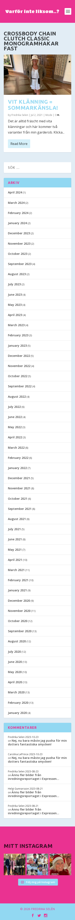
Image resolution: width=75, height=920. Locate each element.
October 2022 (17, 376)
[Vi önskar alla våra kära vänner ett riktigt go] (14, 864)
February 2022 (18, 458)
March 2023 (16, 325)
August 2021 (17, 519)
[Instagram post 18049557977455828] (60, 864)
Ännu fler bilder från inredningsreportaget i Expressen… (33, 777)
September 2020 (19, 631)
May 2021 (15, 550)
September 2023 (19, 264)
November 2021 (19, 488)
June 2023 (15, 295)
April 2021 (15, 560)
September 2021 (19, 509)
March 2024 (16, 203)
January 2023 (17, 346)
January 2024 (17, 223)
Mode (48, 115)
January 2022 (17, 468)
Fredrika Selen (19, 115)
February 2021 (18, 580)
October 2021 (17, 499)
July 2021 (14, 529)
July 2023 (14, 284)
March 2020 (16, 692)
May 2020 (15, 672)
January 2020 (17, 713)
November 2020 (19, 611)
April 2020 (15, 682)
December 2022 (19, 356)
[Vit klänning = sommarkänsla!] (37, 75)
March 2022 (16, 448)
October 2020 (17, 621)
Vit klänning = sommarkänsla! (33, 105)
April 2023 (15, 315)
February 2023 (18, 335)
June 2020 (15, 662)
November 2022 (19, 366)
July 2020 (14, 652)
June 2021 (15, 539)
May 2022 (15, 427)
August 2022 (17, 397)
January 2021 (17, 590)
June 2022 (15, 417)
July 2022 (14, 407)
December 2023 (19, 233)
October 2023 (17, 254)
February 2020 (18, 703)
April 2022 (15, 437)
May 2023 (15, 305)
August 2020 (17, 641)
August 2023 (17, 274)
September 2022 (19, 386)
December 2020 (19, 601)
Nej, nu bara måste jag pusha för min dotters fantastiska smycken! (37, 742)
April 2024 (15, 192)
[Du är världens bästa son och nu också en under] (37, 864)
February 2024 (18, 213)
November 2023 (19, 243)
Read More (19, 143)
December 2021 (19, 478)
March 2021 (16, 570)
